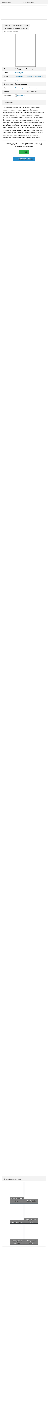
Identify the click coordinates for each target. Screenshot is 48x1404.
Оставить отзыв (25, 159)
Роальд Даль (19, 73)
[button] (13, 2)
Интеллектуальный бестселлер (26, 88)
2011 (16, 80)
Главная (7, 25)
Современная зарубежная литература (29, 76)
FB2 (25, 152)
